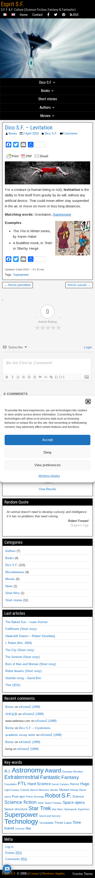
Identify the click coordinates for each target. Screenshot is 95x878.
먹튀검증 (11, 714)
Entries (13, 853)
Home (24, 15)
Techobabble (46, 822)
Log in (9, 847)
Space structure (15, 809)
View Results (47, 489)
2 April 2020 (31, 133)
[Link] (51, 377)
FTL (22, 783)
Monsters (44, 790)
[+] (62, 377)
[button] (88, 401)
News (9, 586)
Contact (37, 15)
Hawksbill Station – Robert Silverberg (30, 636)
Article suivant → (79, 285)
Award (53, 770)
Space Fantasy (53, 802)
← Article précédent (17, 285)
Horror (74, 784)
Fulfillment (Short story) (21, 629)
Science (78, 796)
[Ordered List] (29, 377)
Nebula (74, 790)
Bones (13, 133)
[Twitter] (56, 14)
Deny (48, 452)
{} (56, 377)
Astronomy (28, 770)
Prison (29, 796)
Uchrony (20, 828)
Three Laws (63, 822)
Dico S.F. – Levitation (29, 127)
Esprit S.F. (12, 4)
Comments (70, 133)
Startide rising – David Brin (23, 678)
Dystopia (67, 771)
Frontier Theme (83, 874)
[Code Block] (45, 377)
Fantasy (70, 777)
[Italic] (12, 377)
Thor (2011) (12, 685)
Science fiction (20, 802)
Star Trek (39, 808)
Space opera (73, 802)
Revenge (39, 796)
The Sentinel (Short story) (22, 657)
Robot (52, 795)
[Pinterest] (64, 14)
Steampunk (70, 809)
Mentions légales (49, 476)
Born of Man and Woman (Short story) (30, 664)
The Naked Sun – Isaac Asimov (26, 622)
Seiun (41, 802)
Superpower (62, 214)
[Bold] (6, 377)
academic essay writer (20, 735)
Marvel (34, 790)
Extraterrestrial (21, 777)
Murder (54, 790)
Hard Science (39, 784)
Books (45, 91)
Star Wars (57, 809)
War (28, 828)
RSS (75, 15)
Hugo (84, 784)
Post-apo (18, 796)
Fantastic (50, 777)
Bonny (9, 728)
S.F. (66, 795)
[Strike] (23, 377)
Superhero (83, 809)
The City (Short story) (19, 650)
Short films (12, 593)
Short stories (47, 99)
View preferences (47, 465)
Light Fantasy (12, 790)
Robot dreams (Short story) (23, 671)
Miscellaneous (14, 572)
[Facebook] (48, 14)
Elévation (78, 771)
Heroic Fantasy (60, 784)
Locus (25, 790)
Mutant (64, 790)
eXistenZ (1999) (29, 707)
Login (87, 347)
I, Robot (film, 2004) (18, 643)
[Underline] (18, 377)
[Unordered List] (34, 377)
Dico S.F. (45, 82)
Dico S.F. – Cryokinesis (34, 728)
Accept (47, 440)
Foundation (10, 784)
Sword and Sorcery (50, 816)
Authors (45, 107)
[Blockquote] (40, 377)
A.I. (7, 771)
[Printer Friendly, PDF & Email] (27, 156)
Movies (45, 116)
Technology (21, 821)
